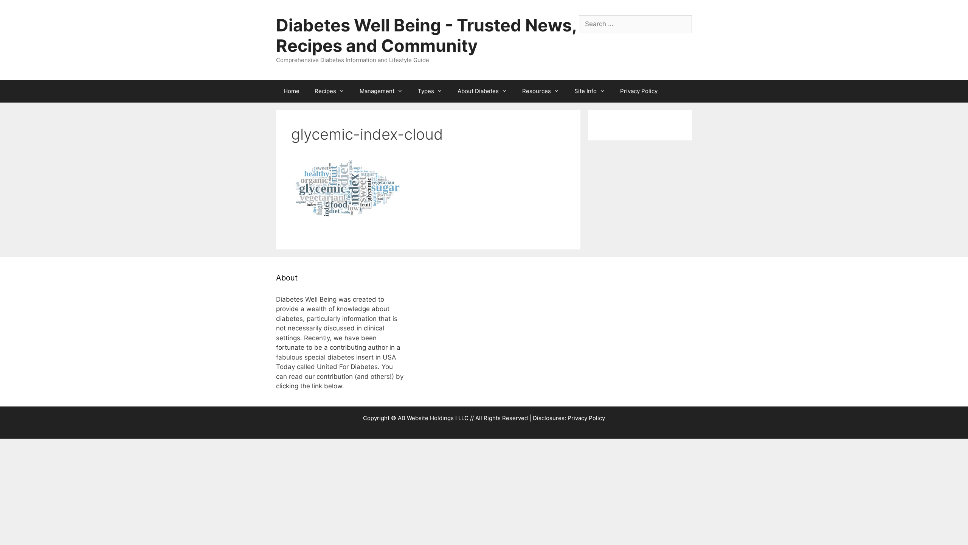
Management (377, 91)
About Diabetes (478, 91)
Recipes (325, 91)
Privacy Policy (639, 91)
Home (291, 91)
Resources (536, 91)
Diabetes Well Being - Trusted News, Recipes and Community (426, 35)
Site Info (585, 91)
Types (426, 91)
